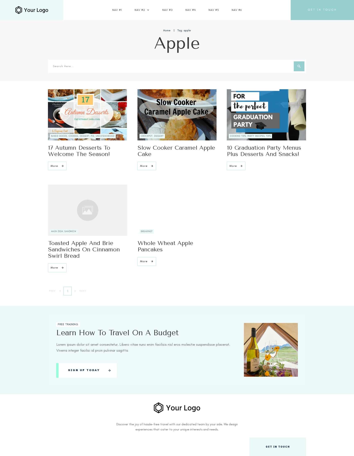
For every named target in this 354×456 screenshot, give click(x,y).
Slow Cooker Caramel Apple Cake (176, 150)
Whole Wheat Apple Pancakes (165, 246)
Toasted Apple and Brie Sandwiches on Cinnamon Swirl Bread (84, 249)
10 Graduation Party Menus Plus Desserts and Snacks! (264, 150)
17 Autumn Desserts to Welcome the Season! (79, 150)
